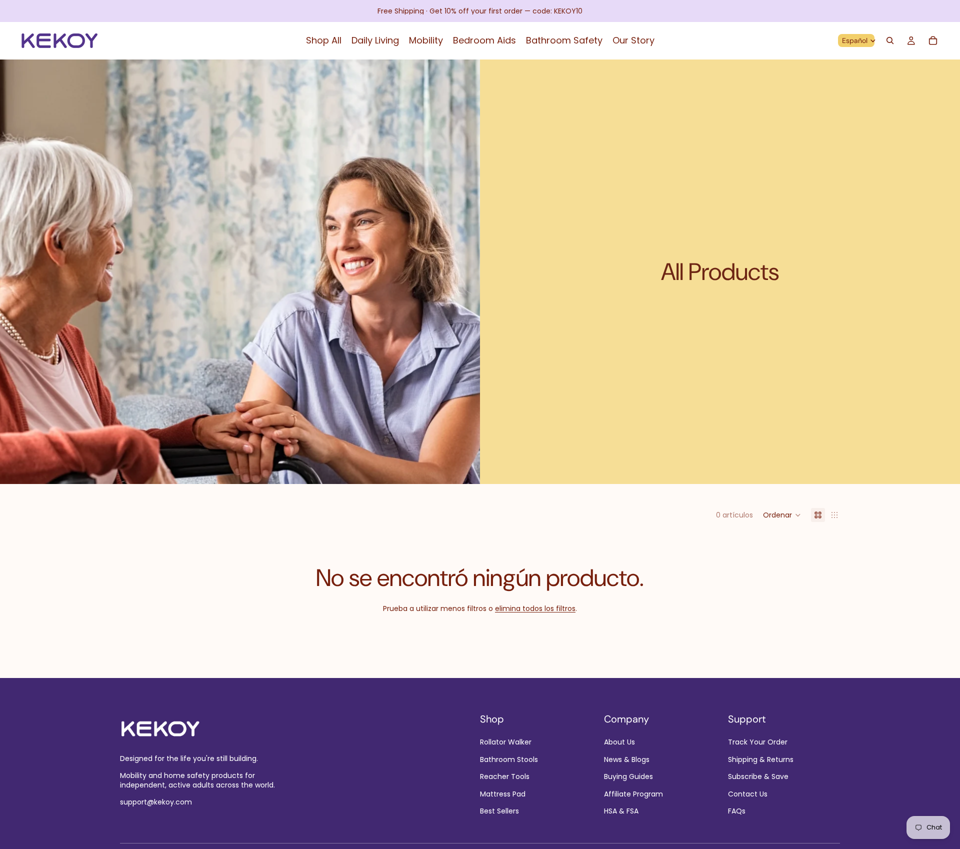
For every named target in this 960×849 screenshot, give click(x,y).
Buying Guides (628, 777)
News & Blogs (627, 759)
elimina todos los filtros (535, 609)
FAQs (737, 811)
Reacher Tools (505, 777)
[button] (782, 515)
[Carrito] (933, 41)
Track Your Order (758, 742)
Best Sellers (499, 811)
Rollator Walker (506, 742)
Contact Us (748, 793)
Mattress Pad (503, 793)
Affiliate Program (633, 793)
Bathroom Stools (509, 759)
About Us (619, 742)
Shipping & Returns (761, 759)
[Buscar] (890, 41)
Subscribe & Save (758, 777)
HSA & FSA (621, 811)
